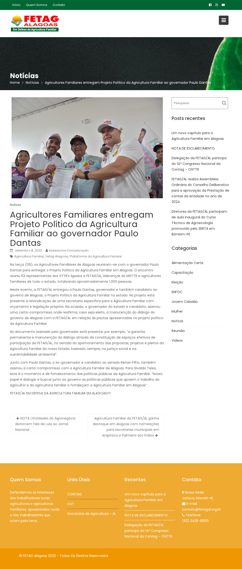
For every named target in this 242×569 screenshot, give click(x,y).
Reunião (178, 330)
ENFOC (177, 292)
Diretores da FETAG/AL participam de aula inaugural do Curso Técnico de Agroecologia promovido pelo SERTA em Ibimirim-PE (199, 223)
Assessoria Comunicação (69, 250)
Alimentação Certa (187, 262)
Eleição (177, 282)
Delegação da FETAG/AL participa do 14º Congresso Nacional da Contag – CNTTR (199, 164)
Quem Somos (36, 5)
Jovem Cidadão (185, 301)
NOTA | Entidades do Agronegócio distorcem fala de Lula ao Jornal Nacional (45, 424)
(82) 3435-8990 (195, 520)
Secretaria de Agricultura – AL (91, 513)
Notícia (15, 205)
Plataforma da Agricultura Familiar (96, 256)
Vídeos (177, 340)
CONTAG (74, 494)
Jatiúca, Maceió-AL (197, 498)
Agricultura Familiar (29, 256)
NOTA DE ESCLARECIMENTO (193, 148)
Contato (59, 5)
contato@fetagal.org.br (201, 509)
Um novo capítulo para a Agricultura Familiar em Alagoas (145, 500)
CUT (70, 504)
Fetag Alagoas (57, 256)
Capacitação (182, 272)
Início (16, 5)
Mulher (177, 311)
